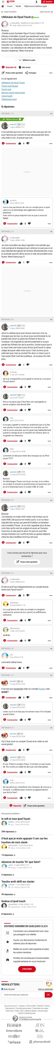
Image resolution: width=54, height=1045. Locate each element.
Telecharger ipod (8, 99)
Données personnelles (23, 1008)
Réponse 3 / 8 (7, 319)
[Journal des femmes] (14, 1025)
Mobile (18, 6)
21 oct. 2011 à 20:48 (17, 375)
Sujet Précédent (10, 12)
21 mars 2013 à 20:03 (17, 760)
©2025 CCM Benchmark (27, 1013)
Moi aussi (26, 67)
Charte (17, 1011)
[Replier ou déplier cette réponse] (51, 113)
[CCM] (10, 1)
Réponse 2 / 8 (7, 231)
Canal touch (6, 96)
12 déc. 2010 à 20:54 (17, 631)
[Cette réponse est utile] (19, 143)
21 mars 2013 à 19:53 (17, 475)
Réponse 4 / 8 (7, 500)
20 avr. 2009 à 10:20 (17, 203)
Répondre (17, 806)
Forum (9, 6)
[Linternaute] (14, 1031)
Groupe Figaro (43, 1011)
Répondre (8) (10, 67)
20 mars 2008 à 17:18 (17, 605)
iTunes (42, 689)
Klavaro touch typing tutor (13, 92)
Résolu (36, 17)
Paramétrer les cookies (40, 1008)
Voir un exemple (45, 989)
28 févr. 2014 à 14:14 (24, 25)
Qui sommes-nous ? (11, 1006)
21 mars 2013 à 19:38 (17, 451)
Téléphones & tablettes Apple (35, 6)
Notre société (30, 1006)
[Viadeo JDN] (40, 1036)
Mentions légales (31, 1011)
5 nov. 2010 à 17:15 (16, 657)
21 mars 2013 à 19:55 (17, 684)
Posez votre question (14, 73)
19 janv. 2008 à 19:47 (17, 509)
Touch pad (6, 89)
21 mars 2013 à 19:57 (17, 707)
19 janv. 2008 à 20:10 (17, 582)
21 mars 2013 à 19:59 (17, 736)
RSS (22, 1011)
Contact (47, 1006)
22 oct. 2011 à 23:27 (17, 398)
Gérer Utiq (9, 1011)
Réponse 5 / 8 (7, 573)
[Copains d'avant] (14, 1036)
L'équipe (22, 1006)
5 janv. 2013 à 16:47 (17, 420)
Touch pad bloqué (9, 86)
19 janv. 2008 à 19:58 (17, 240)
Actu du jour (9, 989)
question (49, 2)
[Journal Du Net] (40, 1025)
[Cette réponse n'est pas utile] (28, 143)
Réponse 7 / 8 (7, 675)
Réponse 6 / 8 (7, 648)
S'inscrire (27, 969)
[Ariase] (14, 1041)
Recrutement (10, 1008)
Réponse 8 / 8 (7, 728)
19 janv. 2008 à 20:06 (17, 328)
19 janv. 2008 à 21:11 (17, 127)
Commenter (10, 143)
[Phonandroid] (40, 1042)
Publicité (40, 1006)
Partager (32, 73)
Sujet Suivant (45, 12)
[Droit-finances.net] (40, 1031)
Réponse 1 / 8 (7, 113)
